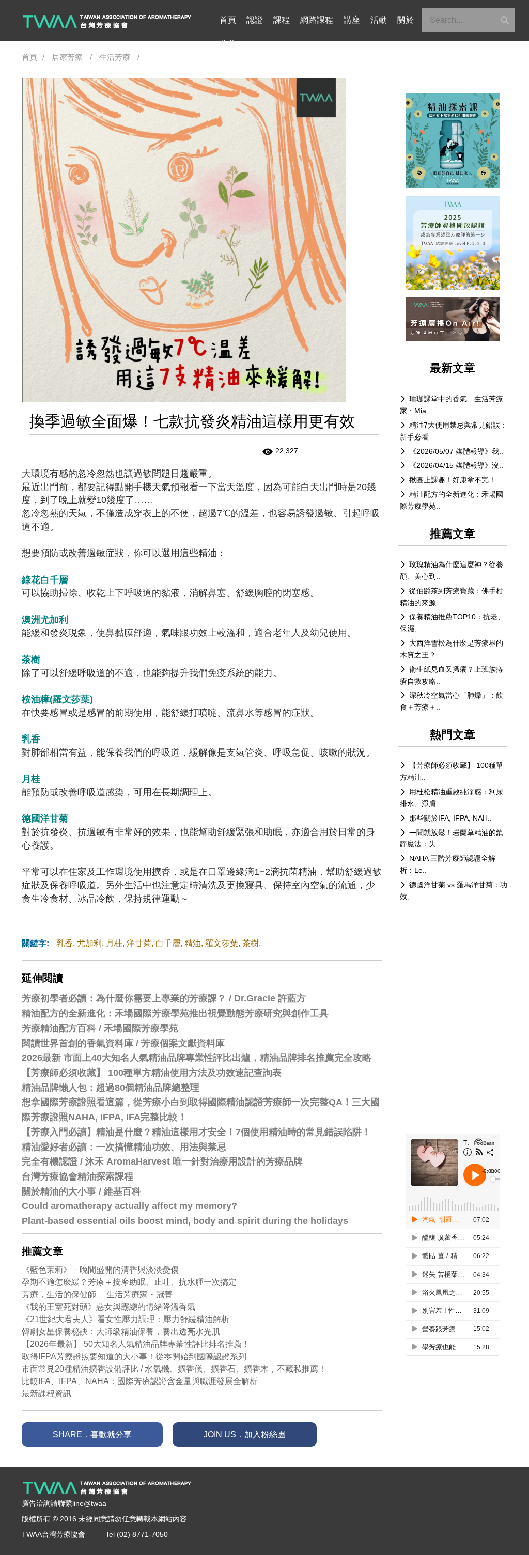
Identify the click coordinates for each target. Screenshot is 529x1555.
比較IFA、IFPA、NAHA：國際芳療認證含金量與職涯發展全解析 (140, 1381)
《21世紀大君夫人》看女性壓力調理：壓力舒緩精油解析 (125, 1319)
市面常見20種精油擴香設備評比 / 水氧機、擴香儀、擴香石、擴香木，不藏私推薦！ (174, 1368)
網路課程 (316, 19)
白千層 (167, 943)
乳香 (64, 943)
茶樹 (250, 943)
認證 (254, 19)
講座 (352, 19)
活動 (378, 19)
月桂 (114, 943)
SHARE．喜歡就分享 (92, 1434)
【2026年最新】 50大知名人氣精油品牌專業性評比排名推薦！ (136, 1344)
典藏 (228, 44)
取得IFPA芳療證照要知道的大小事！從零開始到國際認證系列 (134, 1356)
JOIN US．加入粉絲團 (245, 1434)
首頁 (228, 19)
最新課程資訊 (46, 1393)
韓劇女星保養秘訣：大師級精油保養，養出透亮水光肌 (121, 1331)
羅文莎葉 (221, 943)
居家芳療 (67, 57)
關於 (405, 19)
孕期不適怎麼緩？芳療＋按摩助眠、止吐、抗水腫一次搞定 (129, 1282)
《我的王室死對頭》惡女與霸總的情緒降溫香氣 (108, 1306)
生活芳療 (114, 57)
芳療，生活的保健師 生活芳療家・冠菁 (97, 1294)
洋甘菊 (139, 943)
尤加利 (89, 943)
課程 (281, 19)
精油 (192, 943)
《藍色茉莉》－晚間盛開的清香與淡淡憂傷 (100, 1269)
